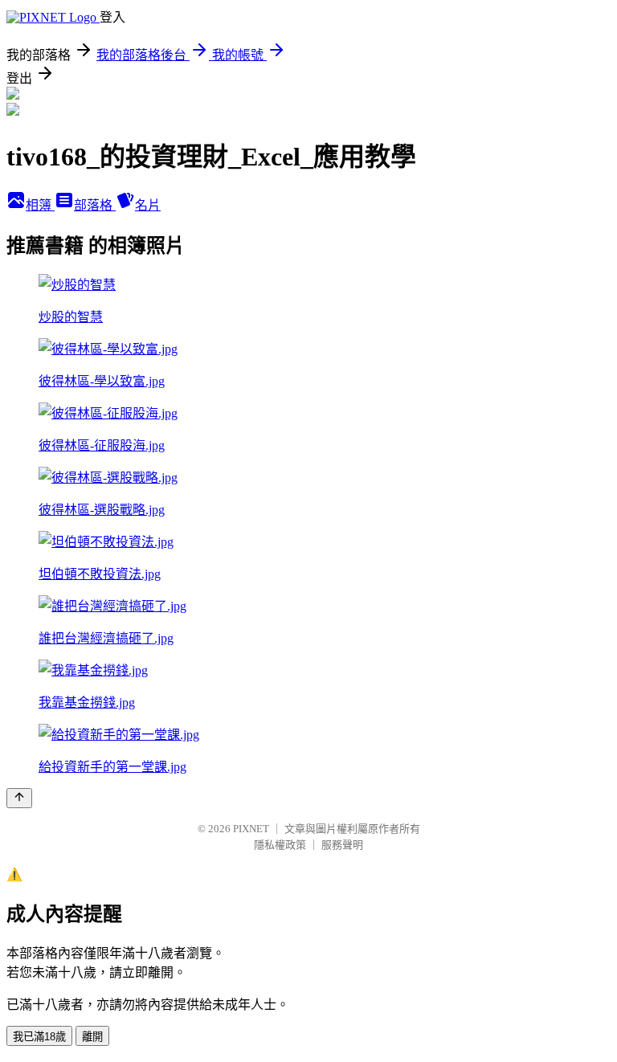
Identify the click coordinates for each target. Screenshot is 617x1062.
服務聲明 (342, 845)
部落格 (95, 205)
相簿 (40, 205)
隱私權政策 (280, 845)
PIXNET (251, 829)
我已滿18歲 (39, 1037)
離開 (92, 1037)
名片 (148, 205)
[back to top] (19, 798)
